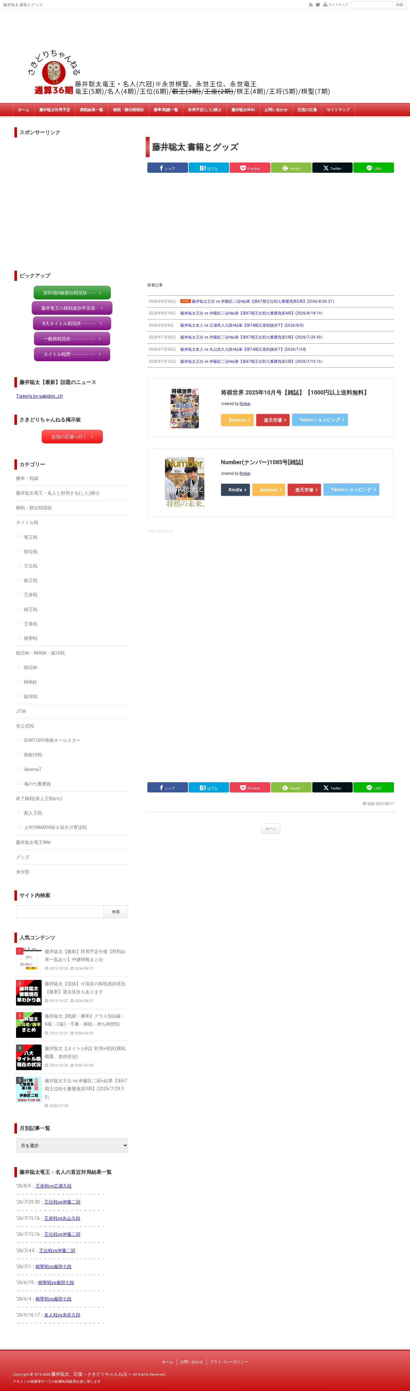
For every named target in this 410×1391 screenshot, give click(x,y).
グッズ (22, 857)
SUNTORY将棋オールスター (52, 740)
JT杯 (21, 711)
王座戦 (30, 594)
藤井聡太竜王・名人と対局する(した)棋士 (58, 493)
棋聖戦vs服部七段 (54, 1266)
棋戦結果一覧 (91, 109)
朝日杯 (30, 667)
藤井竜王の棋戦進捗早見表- (69, 308)
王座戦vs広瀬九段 (54, 1185)
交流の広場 (307, 109)
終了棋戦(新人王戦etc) (39, 798)
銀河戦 (30, 696)
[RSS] (311, 4)
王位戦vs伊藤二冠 (62, 1202)
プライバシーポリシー (229, 1362)
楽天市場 (273, 420)
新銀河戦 (33, 754)
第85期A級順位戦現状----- (69, 292)
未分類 (22, 871)
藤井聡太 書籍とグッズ (195, 147)
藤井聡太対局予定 (54, 109)
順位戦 (30, 551)
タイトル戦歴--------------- (69, 354)
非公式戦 (25, 725)
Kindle (235, 489)
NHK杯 (30, 682)
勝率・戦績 (27, 478)
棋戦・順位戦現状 (128, 109)
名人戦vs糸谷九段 (62, 1314)
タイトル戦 (27, 522)
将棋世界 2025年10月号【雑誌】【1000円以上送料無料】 (295, 392)
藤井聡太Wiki (243, 109)
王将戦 (30, 623)
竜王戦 (30, 537)
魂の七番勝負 (37, 783)
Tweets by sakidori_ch (39, 396)
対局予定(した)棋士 (205, 109)
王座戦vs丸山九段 (62, 1218)
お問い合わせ (276, 109)
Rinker (245, 403)
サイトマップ (338, 4)
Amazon (237, 420)
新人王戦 (33, 812)
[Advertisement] (270, 227)
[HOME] (318, 4)
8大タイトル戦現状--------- (69, 323)
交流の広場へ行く (69, 436)
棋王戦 (30, 609)
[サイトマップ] (325, 4)
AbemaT (33, 769)
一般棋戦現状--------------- (69, 338)
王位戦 (30, 565)
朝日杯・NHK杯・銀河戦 (40, 653)
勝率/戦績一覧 (166, 109)
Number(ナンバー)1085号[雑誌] (262, 462)
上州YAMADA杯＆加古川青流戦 (55, 827)
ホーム (23, 109)
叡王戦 (30, 580)
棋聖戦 (30, 638)
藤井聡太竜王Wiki (33, 842)
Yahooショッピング (320, 419)
